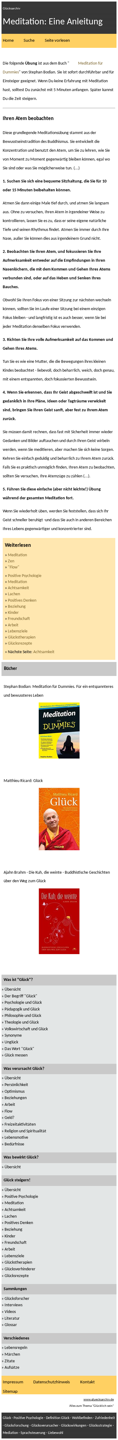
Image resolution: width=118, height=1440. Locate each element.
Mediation (10, 1433)
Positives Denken (22, 600)
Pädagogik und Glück (22, 1009)
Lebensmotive (16, 1137)
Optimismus (15, 1091)
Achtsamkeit (18, 588)
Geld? (9, 1118)
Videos (10, 1312)
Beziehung (17, 606)
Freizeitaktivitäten (20, 1124)
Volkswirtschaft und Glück (26, 1029)
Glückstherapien (21, 637)
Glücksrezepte (20, 643)
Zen (11, 561)
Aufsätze (12, 1367)
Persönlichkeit (16, 1085)
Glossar (11, 1325)
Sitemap (10, 1391)
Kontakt (87, 1382)
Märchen (12, 1354)
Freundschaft (19, 619)
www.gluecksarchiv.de (99, 1399)
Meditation (17, 555)
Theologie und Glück (22, 1022)
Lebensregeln (16, 1348)
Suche (29, 40)
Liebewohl (55, 1433)
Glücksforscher (17, 1299)
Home (8, 40)
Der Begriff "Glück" (21, 996)
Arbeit (13, 625)
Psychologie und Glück (23, 1002)
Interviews (13, 1305)
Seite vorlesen (57, 40)
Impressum (13, 1382)
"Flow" (13, 567)
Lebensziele (18, 631)
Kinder (13, 612)
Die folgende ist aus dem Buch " (36, 63)
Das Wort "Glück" (19, 1049)
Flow (8, 1111)
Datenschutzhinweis (51, 1382)
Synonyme (13, 1035)
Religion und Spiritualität (25, 1131)
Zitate (10, 1361)
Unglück (11, 1042)
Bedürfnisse (14, 1144)
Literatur (12, 1318)
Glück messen (16, 1055)
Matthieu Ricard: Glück (23, 781)
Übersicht (13, 989)
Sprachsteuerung (33, 1433)
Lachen (14, 594)
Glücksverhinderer (20, 1269)
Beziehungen (16, 1098)
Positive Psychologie (24, 576)
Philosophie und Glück (23, 1016)
